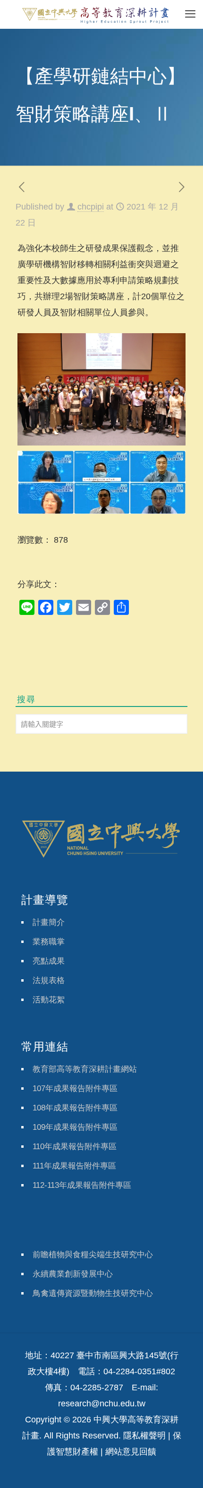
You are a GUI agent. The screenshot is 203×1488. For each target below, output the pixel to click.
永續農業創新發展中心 (73, 1273)
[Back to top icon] (184, 1469)
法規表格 (49, 980)
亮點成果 (49, 961)
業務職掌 (49, 941)
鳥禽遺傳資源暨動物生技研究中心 (93, 1293)
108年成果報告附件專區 (75, 1107)
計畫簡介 (49, 922)
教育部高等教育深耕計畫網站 (85, 1069)
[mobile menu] (190, 14)
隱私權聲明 (144, 1435)
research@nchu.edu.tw (101, 1403)
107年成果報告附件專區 (75, 1088)
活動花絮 (49, 999)
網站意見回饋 (130, 1451)
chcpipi (90, 206)
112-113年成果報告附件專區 (82, 1185)
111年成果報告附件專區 (74, 1165)
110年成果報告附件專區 (75, 1146)
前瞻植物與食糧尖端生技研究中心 (93, 1254)
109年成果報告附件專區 (75, 1127)
